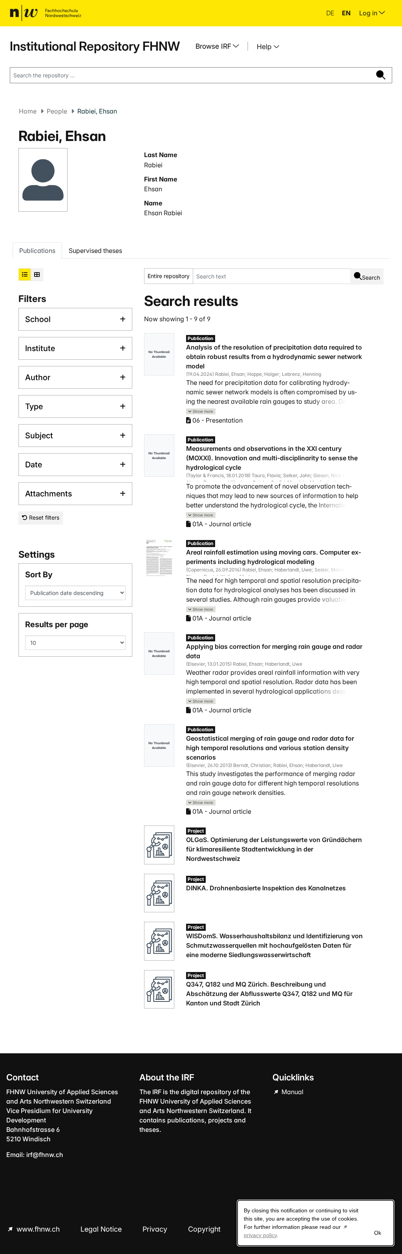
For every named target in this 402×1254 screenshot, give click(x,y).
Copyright (205, 1229)
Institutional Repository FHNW (95, 46)
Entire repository (169, 276)
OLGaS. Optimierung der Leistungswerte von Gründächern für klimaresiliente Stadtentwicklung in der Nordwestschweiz (274, 849)
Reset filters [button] (43, 517)
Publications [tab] (37, 250)
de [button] (331, 13)
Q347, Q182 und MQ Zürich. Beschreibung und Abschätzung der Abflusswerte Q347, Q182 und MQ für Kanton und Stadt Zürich (269, 993)
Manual (291, 1092)
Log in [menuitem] (369, 13)
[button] (201, 411)
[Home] (45, 13)
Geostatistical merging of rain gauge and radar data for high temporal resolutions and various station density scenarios (270, 747)
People (57, 111)
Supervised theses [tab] (95, 250)
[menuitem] (220, 46)
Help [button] (265, 46)
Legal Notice (102, 1229)
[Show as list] (24, 274)
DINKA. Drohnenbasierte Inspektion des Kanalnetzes (266, 888)
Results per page (56, 624)
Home (28, 111)
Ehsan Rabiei (163, 213)
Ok (377, 1233)
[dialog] (315, 1223)
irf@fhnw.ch (44, 1155)
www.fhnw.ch (38, 1229)
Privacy (156, 1229)
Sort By (39, 574)
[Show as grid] (37, 274)
